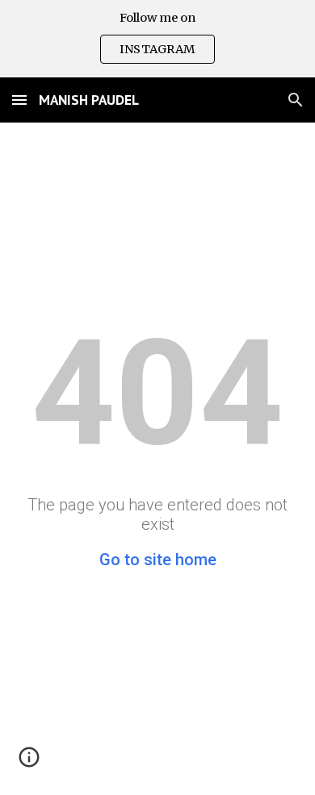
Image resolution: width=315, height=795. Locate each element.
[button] (19, 99)
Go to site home (157, 559)
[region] (157, 38)
